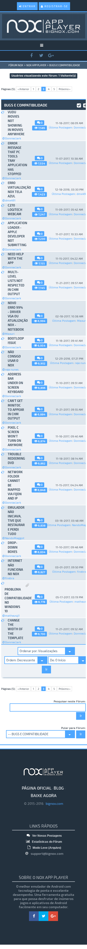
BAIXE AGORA (44, 795)
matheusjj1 (12, 615)
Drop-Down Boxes (12, 547)
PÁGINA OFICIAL (36, 787)
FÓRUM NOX (15, 65)
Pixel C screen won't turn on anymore (15, 436)
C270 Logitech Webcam (15, 209)
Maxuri (9, 333)
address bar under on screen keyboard (15, 383)
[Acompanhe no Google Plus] (51, 56)
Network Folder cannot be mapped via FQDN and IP (15, 485)
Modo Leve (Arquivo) (46, 847)
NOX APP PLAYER (36, 65)
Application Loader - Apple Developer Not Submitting (16, 234)
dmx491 (10, 200)
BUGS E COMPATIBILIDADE (64, 65)
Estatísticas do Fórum (46, 841)
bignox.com (53, 803)
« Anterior (23, 89)
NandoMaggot (14, 538)
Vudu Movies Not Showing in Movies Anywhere (16, 123)
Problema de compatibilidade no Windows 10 (13, 600)
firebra (9, 578)
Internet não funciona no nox (15, 567)
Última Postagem (60, 127)
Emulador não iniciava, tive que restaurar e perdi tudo (16, 521)
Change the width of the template (15, 629)
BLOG (59, 787)
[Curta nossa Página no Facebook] (31, 56)
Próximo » (64, 89)
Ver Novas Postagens (46, 835)
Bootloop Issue (16, 340)
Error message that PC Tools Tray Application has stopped (16, 158)
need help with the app (16, 258)
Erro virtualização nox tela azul (16, 189)
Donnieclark (13, 138)
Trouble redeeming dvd (16, 458)
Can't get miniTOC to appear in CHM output (16, 409)
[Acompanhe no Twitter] (41, 56)
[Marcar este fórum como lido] (79, 105)
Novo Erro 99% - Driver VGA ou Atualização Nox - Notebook (16, 316)
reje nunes (12, 369)
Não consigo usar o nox (14, 358)
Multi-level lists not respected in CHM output (16, 283)
